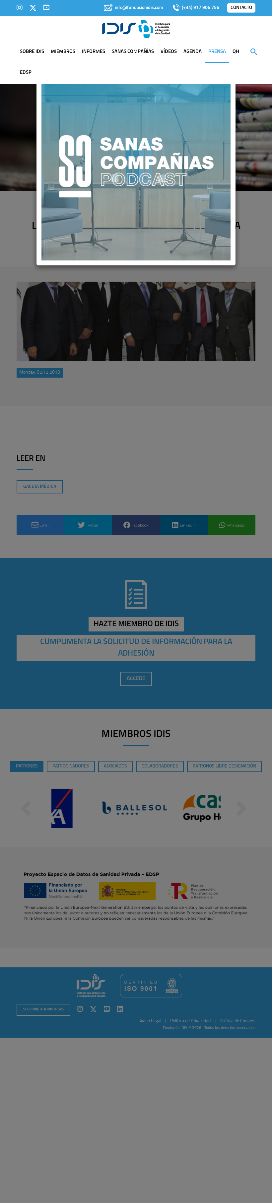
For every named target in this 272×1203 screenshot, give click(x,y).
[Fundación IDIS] (136, 28)
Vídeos (169, 51)
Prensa (217, 51)
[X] (33, 8)
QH (236, 51)
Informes (93, 51)
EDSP (26, 72)
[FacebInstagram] (20, 8)
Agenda (192, 51)
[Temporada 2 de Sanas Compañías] (136, 165)
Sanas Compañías (133, 51)
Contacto (241, 7)
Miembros (63, 51)
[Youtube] (46, 8)
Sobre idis (32, 51)
